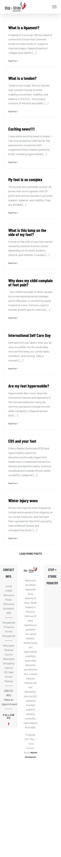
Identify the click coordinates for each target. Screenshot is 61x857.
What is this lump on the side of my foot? (27, 232)
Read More (12, 61)
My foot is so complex (25, 179)
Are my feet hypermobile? (28, 385)
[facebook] (8, 724)
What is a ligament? (23, 27)
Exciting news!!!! (21, 128)
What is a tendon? (22, 78)
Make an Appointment (9, 702)
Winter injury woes (23, 500)
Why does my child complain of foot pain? (30, 282)
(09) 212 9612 (8, 693)
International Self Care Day (29, 335)
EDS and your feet (22, 441)
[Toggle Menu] (54, 6)
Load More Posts (30, 553)
